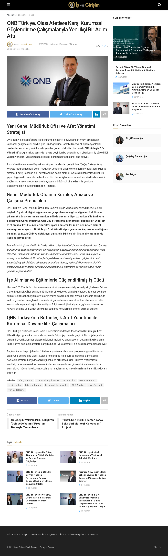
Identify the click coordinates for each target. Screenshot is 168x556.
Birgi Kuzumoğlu (135, 138)
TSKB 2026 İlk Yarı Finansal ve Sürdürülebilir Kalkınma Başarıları (146, 106)
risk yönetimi (95, 385)
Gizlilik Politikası (38, 534)
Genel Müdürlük (87, 380)
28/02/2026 (85, 511)
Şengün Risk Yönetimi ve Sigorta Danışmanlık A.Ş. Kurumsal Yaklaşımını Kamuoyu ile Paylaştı (135, 50)
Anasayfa (11, 15)
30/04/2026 (32, 488)
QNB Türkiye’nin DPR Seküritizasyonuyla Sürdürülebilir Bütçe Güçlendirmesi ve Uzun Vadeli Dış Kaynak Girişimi (92, 501)
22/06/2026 (32, 465)
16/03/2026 (32, 508)
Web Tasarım (32, 547)
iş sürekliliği (15, 385)
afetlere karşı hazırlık (47, 380)
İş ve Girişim (19, 547)
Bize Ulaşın (93, 534)
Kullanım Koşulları (76, 534)
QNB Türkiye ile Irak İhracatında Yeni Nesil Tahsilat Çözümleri (90, 455)
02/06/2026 (85, 462)
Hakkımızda (12, 534)
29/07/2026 (138, 114)
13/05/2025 (43, 44)
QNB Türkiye (78, 385)
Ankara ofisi (69, 380)
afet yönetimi (26, 380)
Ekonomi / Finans (26, 15)
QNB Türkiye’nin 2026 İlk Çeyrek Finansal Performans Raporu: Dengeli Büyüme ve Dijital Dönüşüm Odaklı (39, 478)
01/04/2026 (85, 485)
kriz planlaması (33, 385)
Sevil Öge (131, 174)
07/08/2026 (122, 57)
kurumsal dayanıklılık (56, 385)
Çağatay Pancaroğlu (136, 156)
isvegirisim (26, 44)
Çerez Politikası (57, 534)
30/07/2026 (122, 77)
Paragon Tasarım (47, 547)
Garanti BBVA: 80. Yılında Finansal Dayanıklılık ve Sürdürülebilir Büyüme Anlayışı (135, 70)
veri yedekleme (17, 390)
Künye (24, 534)
